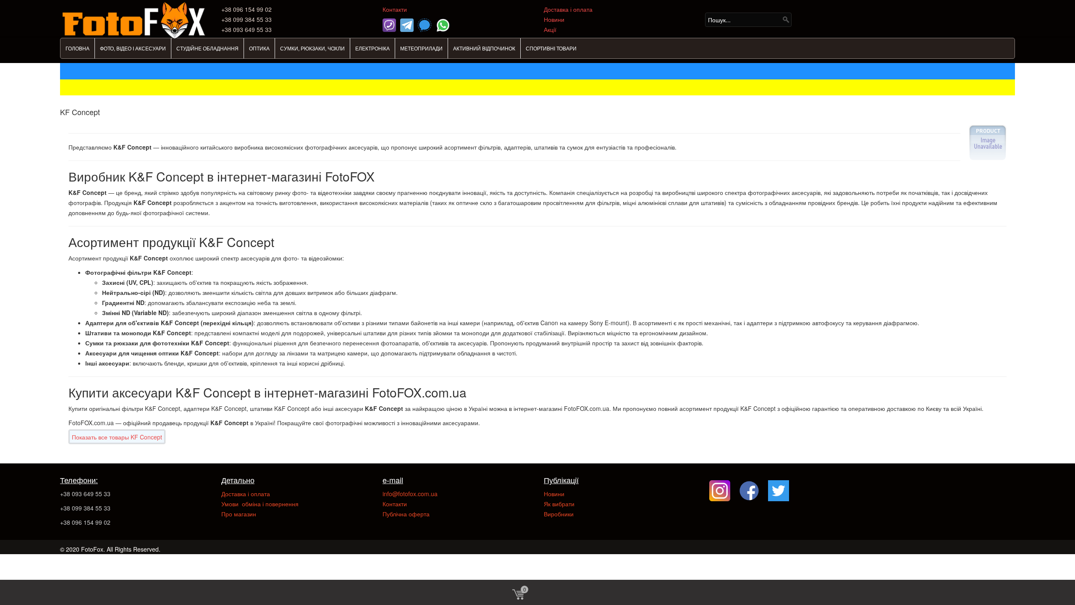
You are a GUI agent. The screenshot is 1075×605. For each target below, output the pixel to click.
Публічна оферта (406, 514)
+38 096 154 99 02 (85, 522)
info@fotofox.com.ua (410, 493)
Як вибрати (559, 504)
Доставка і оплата (568, 9)
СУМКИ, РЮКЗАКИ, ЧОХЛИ (312, 48)
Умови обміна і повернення (260, 504)
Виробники (559, 514)
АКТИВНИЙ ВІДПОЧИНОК (484, 48)
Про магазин (238, 514)
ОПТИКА (259, 48)
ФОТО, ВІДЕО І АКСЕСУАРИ (133, 48)
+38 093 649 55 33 (85, 493)
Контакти (395, 9)
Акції (550, 29)
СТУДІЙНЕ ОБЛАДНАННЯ (207, 48)
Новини (554, 19)
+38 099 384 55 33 (85, 508)
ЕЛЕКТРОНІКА (372, 48)
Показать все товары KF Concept (117, 437)
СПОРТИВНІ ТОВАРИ (551, 48)
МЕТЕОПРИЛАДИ (421, 48)
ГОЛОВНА (77, 48)
